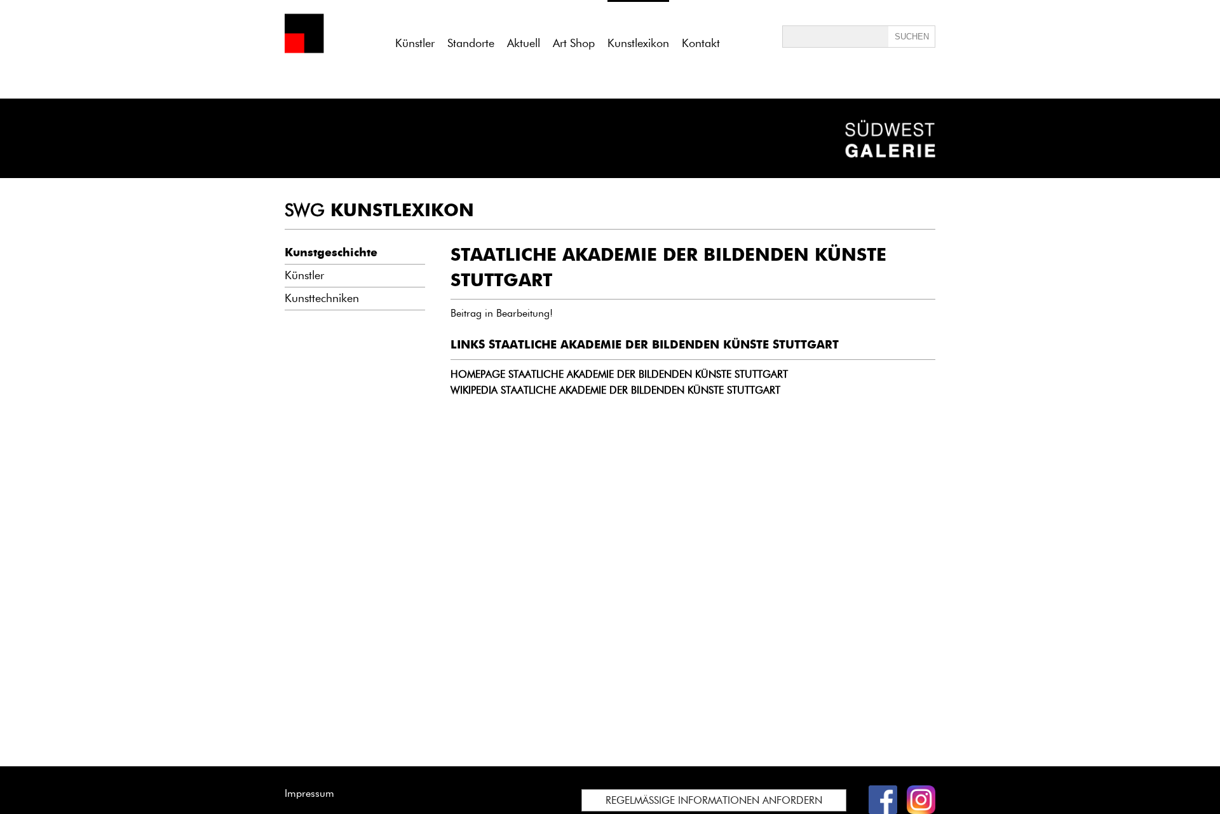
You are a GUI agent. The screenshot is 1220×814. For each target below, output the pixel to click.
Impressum (309, 793)
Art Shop (574, 43)
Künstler (415, 43)
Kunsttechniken (322, 298)
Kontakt (701, 43)
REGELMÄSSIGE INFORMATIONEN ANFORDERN (714, 800)
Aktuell (523, 43)
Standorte (470, 43)
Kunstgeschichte (331, 252)
